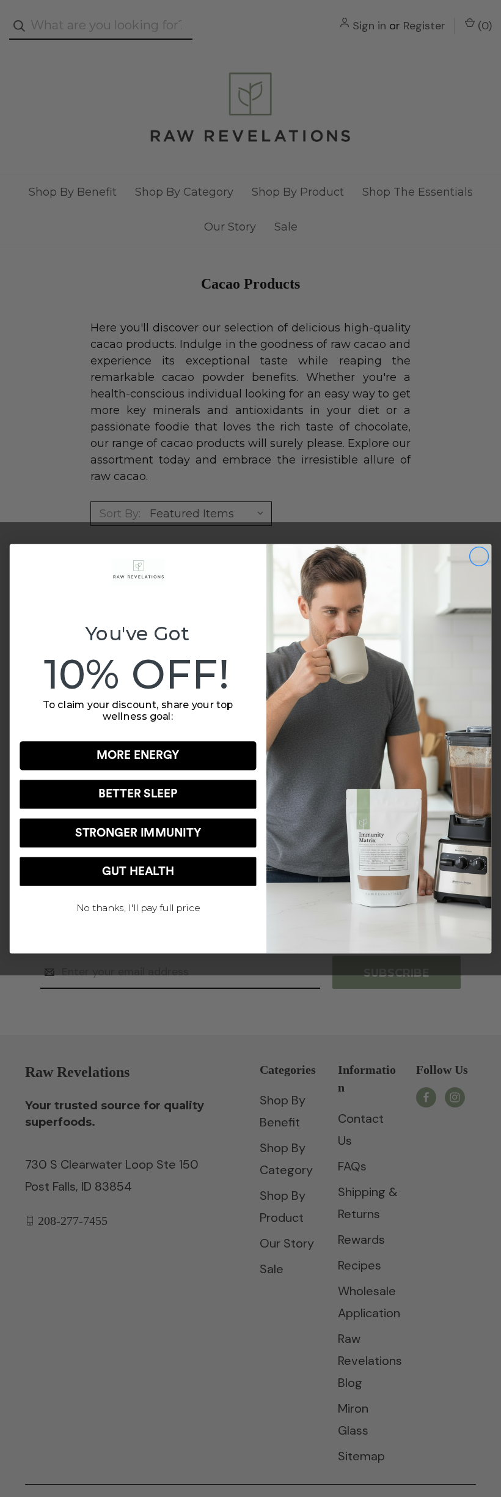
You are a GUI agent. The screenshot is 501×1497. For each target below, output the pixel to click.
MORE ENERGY (138, 755)
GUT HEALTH (138, 871)
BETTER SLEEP (138, 794)
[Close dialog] (479, 556)
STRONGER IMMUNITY (138, 832)
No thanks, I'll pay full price (138, 907)
